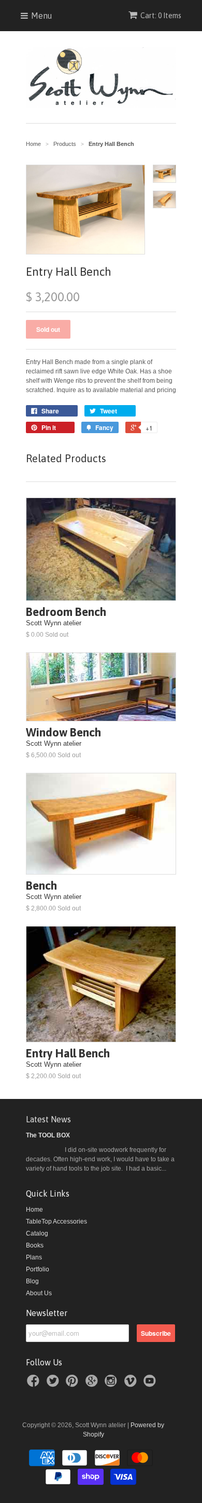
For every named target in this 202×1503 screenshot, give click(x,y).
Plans (34, 1257)
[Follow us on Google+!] (93, 1384)
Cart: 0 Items (160, 15)
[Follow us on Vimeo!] (132, 1384)
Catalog (37, 1233)
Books (35, 1245)
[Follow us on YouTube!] (151, 1384)
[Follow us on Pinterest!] (73, 1384)
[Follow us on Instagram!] (112, 1384)
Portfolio (37, 1269)
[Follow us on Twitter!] (54, 1384)
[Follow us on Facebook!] (34, 1384)
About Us (39, 1293)
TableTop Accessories (56, 1221)
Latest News (48, 1119)
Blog (32, 1281)
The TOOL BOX (48, 1135)
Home (34, 1209)
